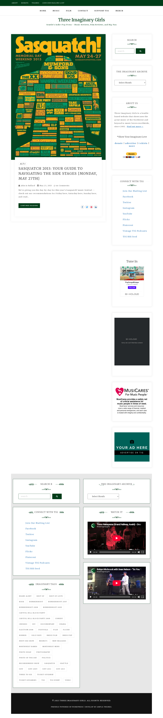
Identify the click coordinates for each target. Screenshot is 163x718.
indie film (52, 635)
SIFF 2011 (46, 669)
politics (46, 658)
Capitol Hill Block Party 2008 (34, 618)
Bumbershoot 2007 (57, 602)
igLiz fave (37, 635)
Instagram (128, 208)
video (68, 680)
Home (43, 11)
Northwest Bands (28, 646)
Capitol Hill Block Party (32, 613)
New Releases (59, 641)
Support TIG (101, 11)
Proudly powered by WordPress (67, 707)
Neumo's (43, 641)
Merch (119, 11)
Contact (83, 11)
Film (68, 11)
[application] (117, 538)
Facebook (128, 196)
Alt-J (23, 164)
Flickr (126, 219)
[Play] (90, 552)
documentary (47, 624)
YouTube (127, 214)
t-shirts (143, 143)
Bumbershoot (36, 602)
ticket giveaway (45, 674)
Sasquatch (49, 663)
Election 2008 (26, 630)
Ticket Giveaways (28, 680)
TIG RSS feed (130, 236)
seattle (64, 663)
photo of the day (28, 658)
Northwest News (51, 646)
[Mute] (139, 552)
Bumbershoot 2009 (52, 607)
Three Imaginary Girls (81, 20)
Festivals (43, 630)
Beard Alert (25, 596)
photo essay (25, 652)
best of (40, 596)
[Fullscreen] (143, 552)
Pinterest (128, 225)
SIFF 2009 (32, 669)
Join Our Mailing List (135, 191)
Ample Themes (104, 707)
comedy (59, 618)
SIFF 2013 (60, 669)
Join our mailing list (53, 3)
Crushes (23, 624)
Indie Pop (67, 635)
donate (119, 143)
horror (22, 635)
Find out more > (135, 126)
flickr (66, 630)
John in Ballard (28, 186)
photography (43, 652)
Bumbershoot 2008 (28, 607)
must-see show (26, 641)
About (15, 3)
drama (62, 624)
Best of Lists (56, 596)
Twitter (127, 202)
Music (56, 11)
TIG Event (55, 680)
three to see (25, 674)
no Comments (62, 186)
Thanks (35, 3)
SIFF (21, 669)
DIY (34, 624)
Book (21, 602)
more (132, 146)
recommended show (29, 663)
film (55, 630)
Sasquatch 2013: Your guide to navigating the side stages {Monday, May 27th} (57, 173)
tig (43, 680)
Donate (25, 3)
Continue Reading (29, 205)
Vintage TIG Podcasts (135, 231)
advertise (130, 143)
